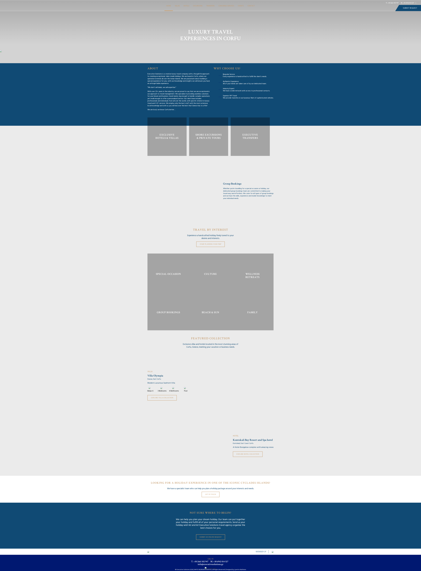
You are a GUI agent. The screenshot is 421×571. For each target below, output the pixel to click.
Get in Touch (210, 494)
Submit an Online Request (211, 537)
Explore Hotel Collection (247, 454)
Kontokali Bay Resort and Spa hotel (253, 440)
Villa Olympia (155, 376)
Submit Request (410, 8)
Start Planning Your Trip (210, 244)
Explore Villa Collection (162, 398)
